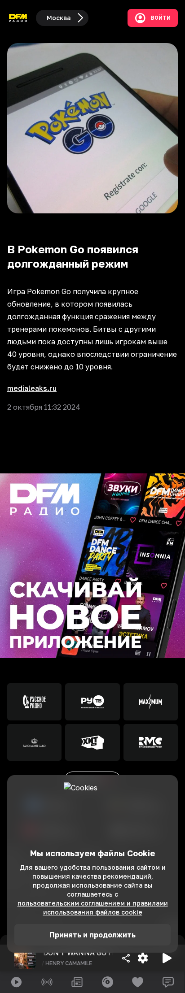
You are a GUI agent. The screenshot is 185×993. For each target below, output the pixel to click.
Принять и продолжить (92, 934)
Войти (161, 18)
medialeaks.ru (32, 388)
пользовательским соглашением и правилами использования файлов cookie (93, 907)
